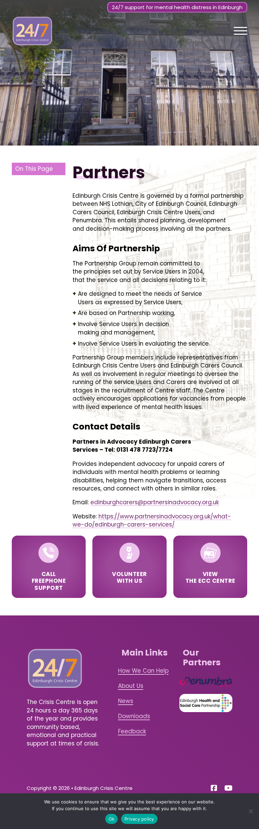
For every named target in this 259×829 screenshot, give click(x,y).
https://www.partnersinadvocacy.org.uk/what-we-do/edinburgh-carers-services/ (152, 520)
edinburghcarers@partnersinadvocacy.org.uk (154, 502)
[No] (250, 811)
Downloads (134, 716)
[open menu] (240, 31)
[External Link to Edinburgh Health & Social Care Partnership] (205, 703)
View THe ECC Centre (210, 577)
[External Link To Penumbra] (205, 682)
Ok (112, 819)
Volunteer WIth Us (129, 577)
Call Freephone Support (49, 581)
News (125, 701)
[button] (38, 169)
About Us (130, 686)
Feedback (132, 731)
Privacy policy (139, 819)
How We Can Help (143, 671)
